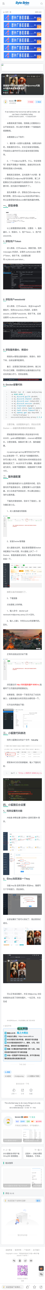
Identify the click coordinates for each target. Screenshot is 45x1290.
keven (11, 101)
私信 (39, 102)
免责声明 (18, 1250)
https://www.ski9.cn (26, 1036)
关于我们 (36, 1250)
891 (23, 1121)
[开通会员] (41, 1268)
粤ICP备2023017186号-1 (28, 1254)
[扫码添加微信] (41, 1274)
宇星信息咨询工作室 (25, 1253)
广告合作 (27, 1250)
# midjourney (19, 1076)
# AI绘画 (8, 1076)
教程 (12, 92)
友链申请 (9, 1250)
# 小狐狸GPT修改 (33, 1076)
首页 (6, 92)
